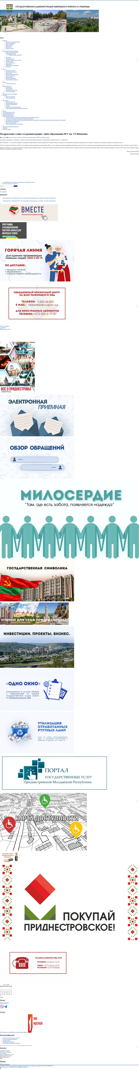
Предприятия (9, 88)
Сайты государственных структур (11, 1038)
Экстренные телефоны (8, 1041)
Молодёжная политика (8, 116)
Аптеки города (6, 1040)
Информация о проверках (12, 65)
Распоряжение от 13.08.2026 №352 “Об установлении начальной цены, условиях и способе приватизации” (29, 198)
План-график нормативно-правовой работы (17, 108)
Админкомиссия (10, 58)
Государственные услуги (9, 112)
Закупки (5, 95)
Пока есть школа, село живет (11, 183)
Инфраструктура (7, 86)
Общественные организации (10, 94)
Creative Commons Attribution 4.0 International (24, 1045)
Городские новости (10, 43)
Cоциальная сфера (10, 91)
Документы (6, 100)
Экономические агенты (11, 90)
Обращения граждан (11, 53)
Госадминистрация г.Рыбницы (10, 51)
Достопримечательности (12, 79)
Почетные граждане (11, 78)
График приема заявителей (15, 55)
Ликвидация (9, 64)
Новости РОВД (9, 44)
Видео (4, 111)
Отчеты (8, 105)
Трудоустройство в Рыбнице (10, 1039)
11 (2, 991)
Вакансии (8, 66)
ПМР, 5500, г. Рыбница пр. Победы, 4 (5, 1052)
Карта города (9, 73)
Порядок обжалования (11, 104)
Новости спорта (10, 48)
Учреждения (9, 87)
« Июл (1, 997)
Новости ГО (9, 47)
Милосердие (9, 45)
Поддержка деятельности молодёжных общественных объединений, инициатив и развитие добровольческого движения (35, 120)
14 (7, 991)
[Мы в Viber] (2, 1008)
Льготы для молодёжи (11, 122)
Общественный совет (8, 114)
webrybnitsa (4, 137)
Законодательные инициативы (13, 107)
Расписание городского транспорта (11, 1043)
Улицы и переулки (10, 75)
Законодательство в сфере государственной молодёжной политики (22, 117)
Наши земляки (9, 77)
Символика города (10, 70)
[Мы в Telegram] (5, 1008)
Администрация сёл (11, 83)
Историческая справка (11, 71)
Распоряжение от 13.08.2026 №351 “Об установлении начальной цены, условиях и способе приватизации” (29, 200)
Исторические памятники (12, 74)
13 (6, 991)
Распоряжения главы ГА (12, 103)
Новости (5, 40)
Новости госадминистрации (13, 41)
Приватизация (9, 61)
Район (4, 82)
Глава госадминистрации (12, 52)
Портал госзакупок (10, 96)
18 (2, 992)
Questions (5, 127)
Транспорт (8, 57)
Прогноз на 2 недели (5, 329)
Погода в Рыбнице (4, 326)
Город (4, 69)
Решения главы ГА (10, 101)
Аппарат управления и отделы (13, 60)
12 (4, 991)
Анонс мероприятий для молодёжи (14, 124)
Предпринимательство (8, 113)
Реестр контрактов (10, 98)
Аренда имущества (10, 62)
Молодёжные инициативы (12, 121)
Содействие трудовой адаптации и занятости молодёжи (19, 118)
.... (0, 203)
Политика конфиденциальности (11, 126)
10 (0, 991)
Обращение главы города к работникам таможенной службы (18, 182)
